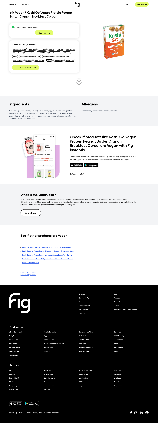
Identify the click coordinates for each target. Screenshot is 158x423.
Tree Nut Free (39, 60)
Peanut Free (24, 56)
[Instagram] (135, 412)
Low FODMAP (42, 53)
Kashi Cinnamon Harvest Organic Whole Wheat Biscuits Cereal (47, 259)
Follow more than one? (26, 67)
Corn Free (32, 49)
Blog (115, 294)
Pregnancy (13, 385)
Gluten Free (17, 53)
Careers (82, 313)
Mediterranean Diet (16, 382)
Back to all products (28, 275)
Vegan (49, 60)
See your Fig (142, 4)
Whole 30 (47, 389)
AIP (10, 370)
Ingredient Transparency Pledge (125, 309)
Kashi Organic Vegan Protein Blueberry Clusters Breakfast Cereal (48, 251)
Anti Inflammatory (50, 332)
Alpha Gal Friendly (19, 49)
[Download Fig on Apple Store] (15, 403)
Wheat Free (69, 60)
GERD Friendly (119, 335)
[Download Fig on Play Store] (31, 403)
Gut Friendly (83, 374)
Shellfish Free (18, 60)
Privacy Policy (37, 413)
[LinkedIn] (141, 412)
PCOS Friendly (14, 347)
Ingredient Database (51, 413)
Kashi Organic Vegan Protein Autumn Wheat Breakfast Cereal (47, 255)
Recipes (82, 301)
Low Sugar (117, 378)
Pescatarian (35, 56)
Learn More (30, 212)
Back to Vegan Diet (28, 272)
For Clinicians (83, 309)
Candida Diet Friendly (87, 332)
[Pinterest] (147, 412)
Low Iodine (13, 343)
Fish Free (60, 49)
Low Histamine (54, 53)
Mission (116, 305)
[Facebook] (131, 412)
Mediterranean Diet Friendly (54, 343)
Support (117, 301)
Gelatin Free (70, 49)
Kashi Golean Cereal (30, 263)
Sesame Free (64, 56)
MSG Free (66, 53)
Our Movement (84, 305)
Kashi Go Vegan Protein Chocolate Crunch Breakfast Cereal (46, 247)
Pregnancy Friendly (50, 56)
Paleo (15, 56)
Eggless (51, 49)
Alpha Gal (47, 370)
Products (117, 298)
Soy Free (28, 60)
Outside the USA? (77, 174)
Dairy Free (42, 49)
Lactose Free (29, 53)
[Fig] (77, 4)
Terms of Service (25, 413)
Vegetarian (58, 60)
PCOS (81, 382)
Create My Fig (84, 298)
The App (128, 4)
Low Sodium (83, 378)
